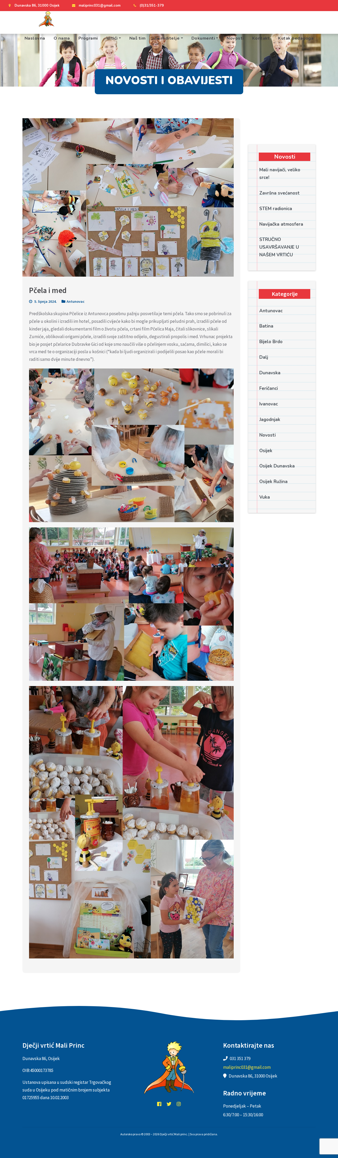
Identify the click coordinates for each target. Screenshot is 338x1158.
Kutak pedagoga (295, 38)
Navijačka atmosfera (281, 224)
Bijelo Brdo (271, 342)
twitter (169, 1103)
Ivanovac (268, 404)
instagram (178, 1103)
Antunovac (75, 301)
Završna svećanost (279, 193)
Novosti (235, 38)
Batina (266, 326)
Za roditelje (167, 38)
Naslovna (35, 38)
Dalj (263, 357)
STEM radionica (275, 209)
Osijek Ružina (273, 482)
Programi (88, 38)
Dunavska (269, 373)
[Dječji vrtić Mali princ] (46, 19)
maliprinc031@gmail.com (99, 5)
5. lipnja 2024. (45, 301)
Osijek (265, 451)
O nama (62, 38)
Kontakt (261, 38)
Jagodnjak (269, 420)
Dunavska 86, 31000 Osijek (37, 5)
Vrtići (112, 38)
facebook (159, 1103)
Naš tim (137, 38)
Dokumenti (203, 38)
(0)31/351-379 (152, 5)
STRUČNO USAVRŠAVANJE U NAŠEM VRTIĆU (279, 247)
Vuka (264, 497)
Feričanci (268, 388)
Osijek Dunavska (277, 466)
